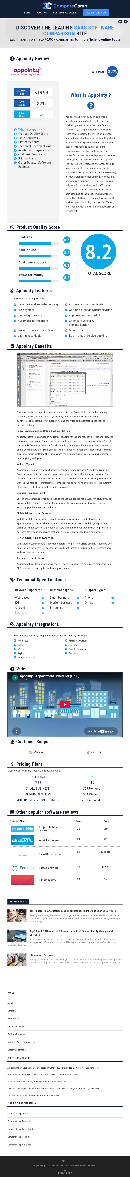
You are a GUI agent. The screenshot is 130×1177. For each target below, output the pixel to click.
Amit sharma (13, 1067)
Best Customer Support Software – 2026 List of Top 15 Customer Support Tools (61, 1067)
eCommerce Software (42, 955)
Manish (10, 1074)
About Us (11, 1003)
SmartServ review (50, 854)
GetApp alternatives (16, 1034)
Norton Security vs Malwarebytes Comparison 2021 (42, 1081)
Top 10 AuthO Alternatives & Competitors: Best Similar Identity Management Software (71, 933)
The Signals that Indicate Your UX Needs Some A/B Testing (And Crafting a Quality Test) (58, 1088)
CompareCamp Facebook (19, 1121)
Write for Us (13, 1018)
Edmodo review (48, 867)
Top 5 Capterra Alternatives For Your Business (37, 1095)
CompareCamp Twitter (18, 1113)
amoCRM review (49, 840)
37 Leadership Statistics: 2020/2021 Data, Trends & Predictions (48, 1074)
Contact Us (12, 1010)
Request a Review (15, 1026)
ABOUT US (42, 12)
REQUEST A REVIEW (96, 12)
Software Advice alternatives (21, 1042)
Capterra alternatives (17, 1049)
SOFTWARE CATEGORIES (65, 12)
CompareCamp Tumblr (18, 1136)
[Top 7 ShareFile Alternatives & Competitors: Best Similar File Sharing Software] (16, 915)
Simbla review (47, 880)
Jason (10, 1088)
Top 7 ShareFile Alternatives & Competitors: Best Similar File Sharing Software (73, 910)
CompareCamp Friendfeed (20, 1129)
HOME (27, 12)
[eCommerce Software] (16, 959)
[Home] (65, 5)
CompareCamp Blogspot (19, 1144)
